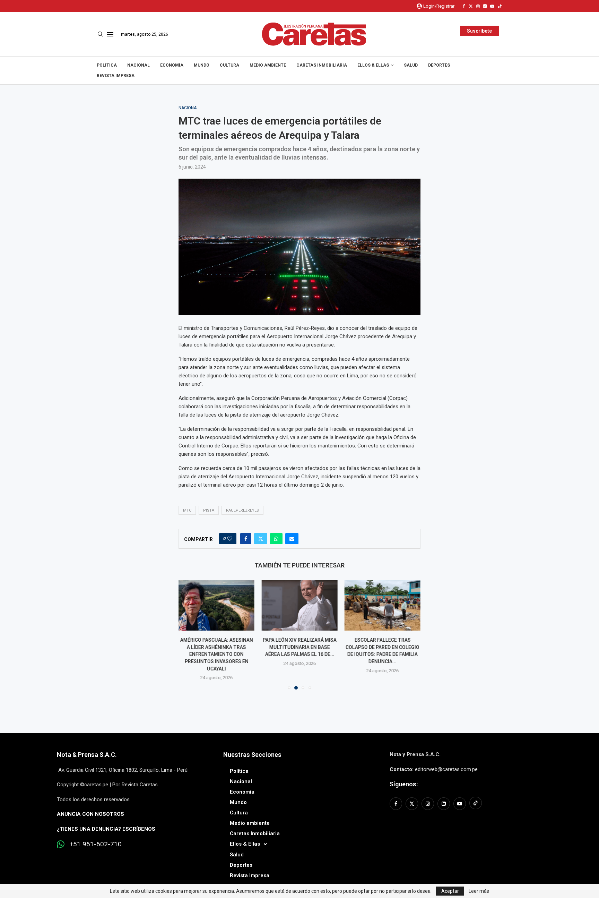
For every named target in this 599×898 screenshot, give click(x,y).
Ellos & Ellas (373, 65)
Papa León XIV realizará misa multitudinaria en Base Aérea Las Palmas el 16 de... (299, 647)
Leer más (479, 891)
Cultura (229, 65)
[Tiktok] (499, 6)
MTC (187, 510)
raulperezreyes (242, 510)
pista (208, 510)
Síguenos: (404, 784)
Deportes (439, 65)
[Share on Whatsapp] (276, 538)
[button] (188, 634)
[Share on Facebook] (245, 538)
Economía (171, 65)
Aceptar (450, 891)
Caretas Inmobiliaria (321, 65)
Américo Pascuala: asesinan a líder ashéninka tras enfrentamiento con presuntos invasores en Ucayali (216, 654)
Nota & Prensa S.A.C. (87, 754)
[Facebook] (464, 6)
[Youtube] (492, 6)
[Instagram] (478, 6)
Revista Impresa (115, 75)
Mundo (201, 65)
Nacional (138, 65)
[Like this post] (229, 538)
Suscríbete (479, 31)
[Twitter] (470, 6)
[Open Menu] (110, 34)
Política (107, 65)
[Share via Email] (291, 538)
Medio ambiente (268, 65)
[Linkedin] (485, 6)
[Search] (100, 34)
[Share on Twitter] (260, 538)
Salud (411, 65)
